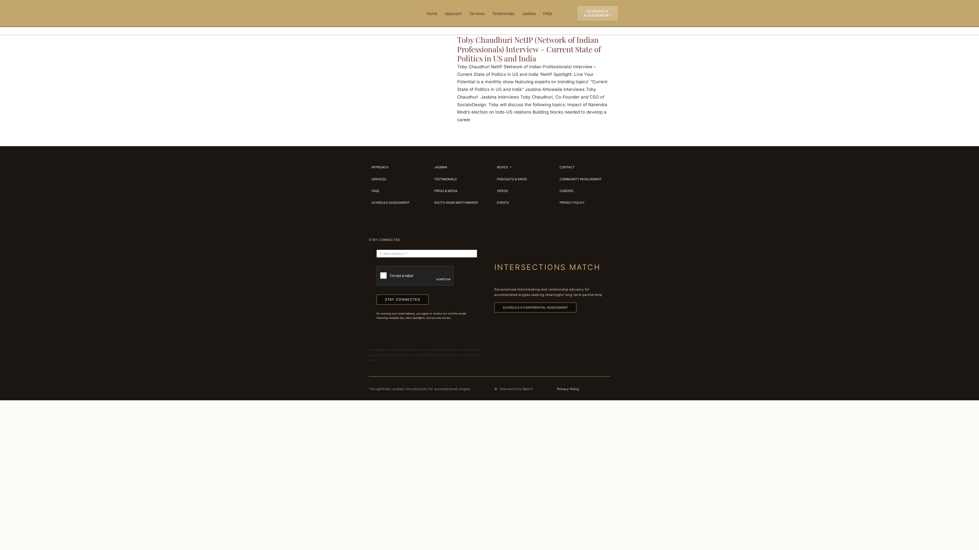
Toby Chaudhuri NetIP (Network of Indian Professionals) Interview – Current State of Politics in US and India (529, 49)
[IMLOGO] (385, 7)
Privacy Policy (568, 389)
